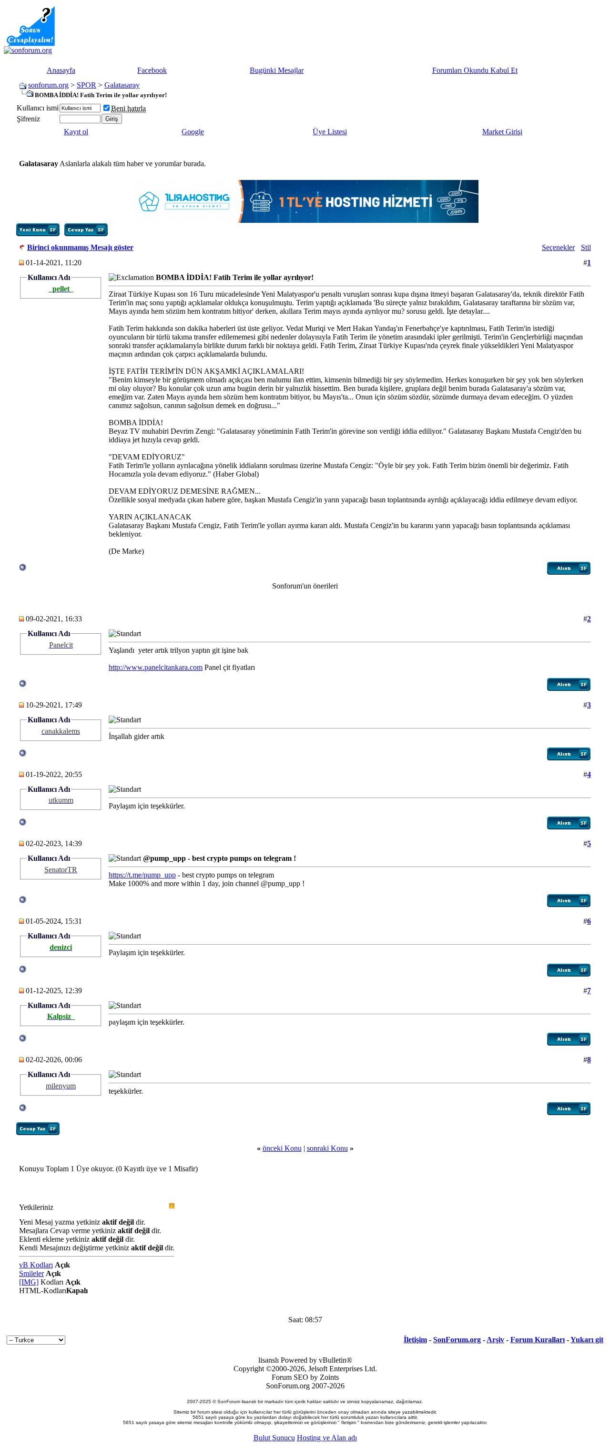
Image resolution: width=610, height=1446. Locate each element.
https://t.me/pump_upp (142, 875)
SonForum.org (457, 1340)
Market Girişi (502, 132)
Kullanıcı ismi (38, 108)
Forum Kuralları (537, 1340)
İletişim (415, 1340)
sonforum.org (48, 85)
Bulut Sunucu (274, 1438)
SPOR (86, 85)
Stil (586, 247)
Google (193, 132)
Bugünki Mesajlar (277, 70)
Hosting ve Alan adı (327, 1438)
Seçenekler (558, 247)
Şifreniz (28, 119)
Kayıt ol (76, 132)
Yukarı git (586, 1340)
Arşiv (495, 1340)
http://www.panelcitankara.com (156, 667)
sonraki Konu (327, 1148)
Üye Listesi (330, 132)
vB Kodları (36, 1265)
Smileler (31, 1273)
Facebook (152, 70)
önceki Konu (282, 1148)
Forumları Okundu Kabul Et (475, 70)
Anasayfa (61, 70)
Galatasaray (122, 85)
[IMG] (29, 1282)
